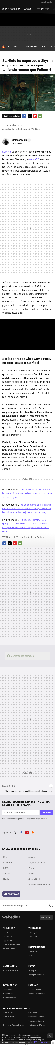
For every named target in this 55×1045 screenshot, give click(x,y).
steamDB (34, 159)
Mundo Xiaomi (9, 949)
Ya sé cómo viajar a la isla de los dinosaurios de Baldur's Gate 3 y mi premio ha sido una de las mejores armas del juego (26, 508)
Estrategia (43, 9)
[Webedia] (48, 2)
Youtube (27, 832)
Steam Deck (34, 879)
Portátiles (33, 868)
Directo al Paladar (10, 970)
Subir (44, 917)
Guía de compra (11, 9)
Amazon (17, 47)
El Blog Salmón (34, 990)
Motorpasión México (36, 1025)
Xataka (6, 932)
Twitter (30, 116)
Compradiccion (9, 998)
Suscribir (46, 812)
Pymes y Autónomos (36, 994)
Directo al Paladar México (13, 1025)
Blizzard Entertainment (39, 884)
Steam (6, 873)
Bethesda (41, 537)
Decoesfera (8, 994)
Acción (28, 9)
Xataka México (9, 1013)
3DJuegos (32, 932)
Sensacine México (36, 1017)
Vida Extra (32, 937)
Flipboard (35, 116)
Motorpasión (33, 970)
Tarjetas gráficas (36, 862)
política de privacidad (38, 819)
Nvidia (6, 879)
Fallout (43, 47)
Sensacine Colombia (36, 1021)
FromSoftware (31, 47)
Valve (31, 873)
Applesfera (7, 941)
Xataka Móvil (8, 937)
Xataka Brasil (8, 1017)
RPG (8, 47)
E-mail (40, 116)
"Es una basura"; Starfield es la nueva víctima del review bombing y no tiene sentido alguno (27, 493)
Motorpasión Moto (36, 975)
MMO (6, 868)
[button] (21, 140)
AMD (5, 884)
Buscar (51, 905)
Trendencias (8, 990)
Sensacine (32, 951)
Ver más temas (11, 894)
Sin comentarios (13, 116)
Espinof (31, 955)
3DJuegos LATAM (35, 1013)
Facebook (24, 116)
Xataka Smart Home (11, 945)
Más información (41, 1042)
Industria (7, 862)
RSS (33, 832)
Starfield (6, 151)
